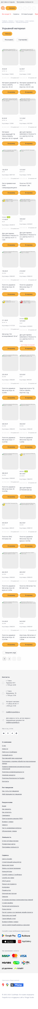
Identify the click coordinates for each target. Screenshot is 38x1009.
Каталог (12, 8)
